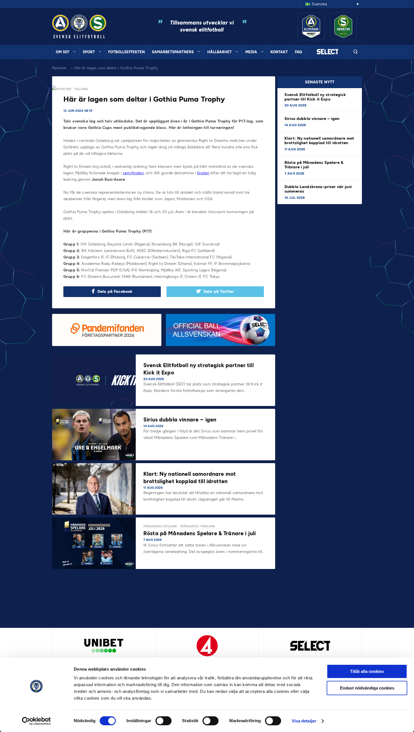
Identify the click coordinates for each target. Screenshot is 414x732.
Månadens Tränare (197, 526)
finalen (203, 173)
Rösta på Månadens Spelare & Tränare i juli (313, 164)
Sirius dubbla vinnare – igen (312, 118)
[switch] (163, 720)
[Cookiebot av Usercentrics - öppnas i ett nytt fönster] (36, 721)
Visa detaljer (304, 720)
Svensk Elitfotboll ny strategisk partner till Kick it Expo (315, 97)
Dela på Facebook (114, 291)
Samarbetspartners (173, 52)
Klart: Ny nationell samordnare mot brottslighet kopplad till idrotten (319, 140)
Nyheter (59, 68)
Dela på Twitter (219, 291)
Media (251, 52)
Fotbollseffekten (126, 52)
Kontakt (279, 52)
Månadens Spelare (160, 526)
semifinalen (133, 173)
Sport (89, 52)
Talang (81, 89)
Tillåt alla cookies (367, 671)
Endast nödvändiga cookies (367, 688)
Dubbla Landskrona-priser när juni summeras (318, 189)
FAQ (298, 52)
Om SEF (62, 52)
